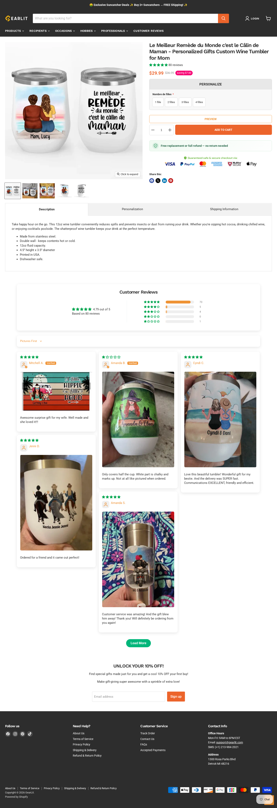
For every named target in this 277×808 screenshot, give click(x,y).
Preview (211, 119)
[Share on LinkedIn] (164, 180)
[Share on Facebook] (151, 180)
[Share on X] (158, 180)
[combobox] (125, 18)
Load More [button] (138, 643)
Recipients (38, 30)
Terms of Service (83, 739)
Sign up (176, 696)
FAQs (143, 744)
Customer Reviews (148, 30)
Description (47, 209)
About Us (78, 733)
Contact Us (147, 739)
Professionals (113, 30)
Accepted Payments (152, 750)
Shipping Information (224, 209)
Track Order (147, 733)
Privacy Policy (81, 744)
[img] (29, 357)
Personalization (132, 209)
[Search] (223, 18)
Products (13, 30)
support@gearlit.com (229, 742)
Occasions (64, 30)
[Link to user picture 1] (56, 391)
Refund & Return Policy (87, 755)
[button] (159, 65)
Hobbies (86, 30)
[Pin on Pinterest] (170, 180)
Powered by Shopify (16, 796)
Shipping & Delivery (85, 750)
